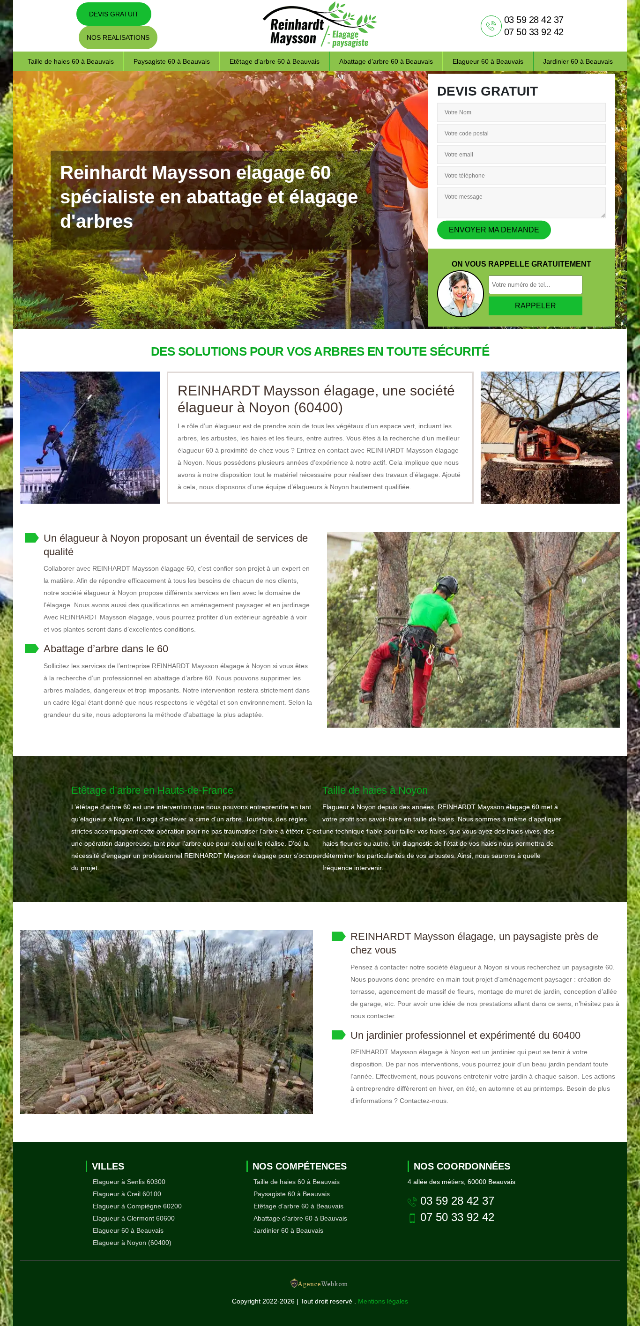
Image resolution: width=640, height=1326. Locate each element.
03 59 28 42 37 (534, 20)
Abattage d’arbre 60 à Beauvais (386, 61)
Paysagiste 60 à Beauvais (172, 61)
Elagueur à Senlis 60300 (129, 1181)
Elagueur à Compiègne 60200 (137, 1206)
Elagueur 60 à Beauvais (488, 61)
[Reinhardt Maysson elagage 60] (320, 26)
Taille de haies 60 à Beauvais (71, 61)
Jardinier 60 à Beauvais (578, 61)
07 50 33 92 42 (534, 32)
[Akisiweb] (320, 1285)
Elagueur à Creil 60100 (127, 1194)
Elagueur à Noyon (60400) (132, 1242)
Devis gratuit (114, 14)
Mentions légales (383, 1301)
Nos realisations (118, 37)
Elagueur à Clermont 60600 (134, 1218)
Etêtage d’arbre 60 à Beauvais (275, 61)
